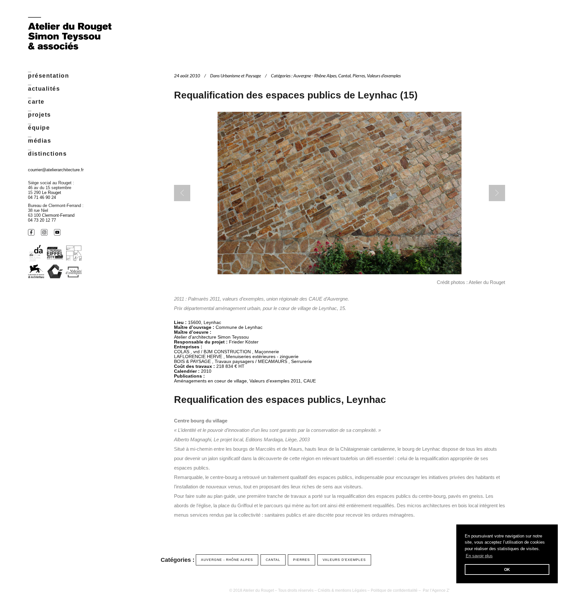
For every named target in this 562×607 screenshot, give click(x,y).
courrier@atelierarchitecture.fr (56, 169)
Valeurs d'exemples (384, 75)
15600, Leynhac (204, 322)
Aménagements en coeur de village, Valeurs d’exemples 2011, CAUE (245, 380)
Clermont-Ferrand (58, 215)
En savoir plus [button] (479, 555)
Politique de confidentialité (394, 590)
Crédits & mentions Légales (342, 590)
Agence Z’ (441, 590)
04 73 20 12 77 (42, 220)
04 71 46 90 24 (42, 197)
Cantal (344, 75)
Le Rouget (51, 192)
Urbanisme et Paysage (241, 75)
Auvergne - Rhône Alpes (314, 75)
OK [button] (507, 569)
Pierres (359, 75)
